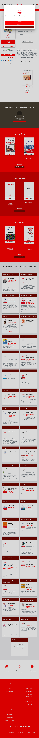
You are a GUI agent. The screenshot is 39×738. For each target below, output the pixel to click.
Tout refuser (19, 24)
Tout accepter (19, 21)
